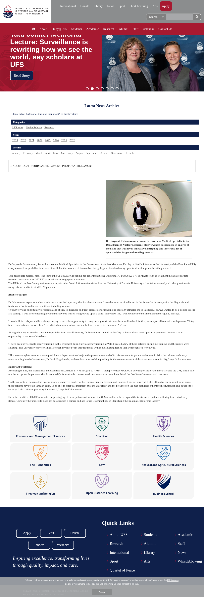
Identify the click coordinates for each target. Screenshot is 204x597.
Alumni (123, 28)
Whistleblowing (190, 561)
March (38, 152)
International (68, 6)
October (104, 152)
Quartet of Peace (122, 570)
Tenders (39, 545)
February (28, 152)
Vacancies (63, 545)
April (48, 152)
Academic (92, 28)
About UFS (119, 534)
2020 (23, 140)
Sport (122, 6)
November (116, 152)
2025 (64, 140)
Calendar (148, 28)
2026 (72, 140)
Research (109, 28)
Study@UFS (59, 28)
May (55, 152)
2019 (15, 140)
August (79, 152)
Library (98, 6)
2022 (39, 140)
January (16, 152)
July (70, 152)
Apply (166, 6)
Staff (135, 28)
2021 (31, 140)
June (63, 152)
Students (76, 28)
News (110, 6)
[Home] (33, 29)
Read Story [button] (22, 76)
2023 (48, 140)
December (130, 152)
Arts (155, 6)
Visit (51, 533)
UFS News (17, 127)
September (91, 152)
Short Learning (138, 6)
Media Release (34, 127)
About (43, 28)
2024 (56, 140)
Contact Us (165, 28)
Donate (84, 6)
